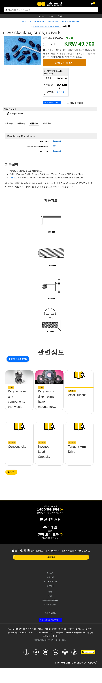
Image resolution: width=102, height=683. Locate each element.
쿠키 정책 (50, 640)
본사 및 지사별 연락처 (46, 513)
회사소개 (50, 573)
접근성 (64, 640)
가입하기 (51, 557)
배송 (50, 592)
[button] (66, 26)
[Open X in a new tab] (36, 653)
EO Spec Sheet (16, 113)
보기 (55, 146)
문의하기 (61, 16)
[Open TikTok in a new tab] (74, 653)
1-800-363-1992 (48, 509)
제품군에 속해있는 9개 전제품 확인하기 (47, 27)
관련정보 (47, 123)
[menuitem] (6, 3)
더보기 (11, 472)
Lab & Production (39, 21)
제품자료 (34, 123)
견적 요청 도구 (48, 534)
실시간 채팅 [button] (52, 519)
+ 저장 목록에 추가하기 (52, 102)
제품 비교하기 (76, 103)
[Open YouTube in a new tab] (45, 653)
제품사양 (9, 123)
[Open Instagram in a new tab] (65, 653)
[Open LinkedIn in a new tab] (55, 653)
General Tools (53, 21)
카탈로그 (50, 613)
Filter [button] (12, 358)
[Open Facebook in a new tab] (26, 653)
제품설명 (21, 123)
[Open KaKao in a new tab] (88, 653)
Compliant (57, 141)
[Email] (63, 26)
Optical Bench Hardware (70, 21)
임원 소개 (50, 577)
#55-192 (13, 178)
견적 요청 (61, 92)
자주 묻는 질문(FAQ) (50, 600)
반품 (50, 596)
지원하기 (49, 620)
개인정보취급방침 (40, 640)
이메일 (52, 527)
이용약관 (58, 640)
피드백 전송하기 (50, 605)
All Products (26, 21)
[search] (51, 9)
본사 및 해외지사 (50, 582)
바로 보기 (19, 394)
